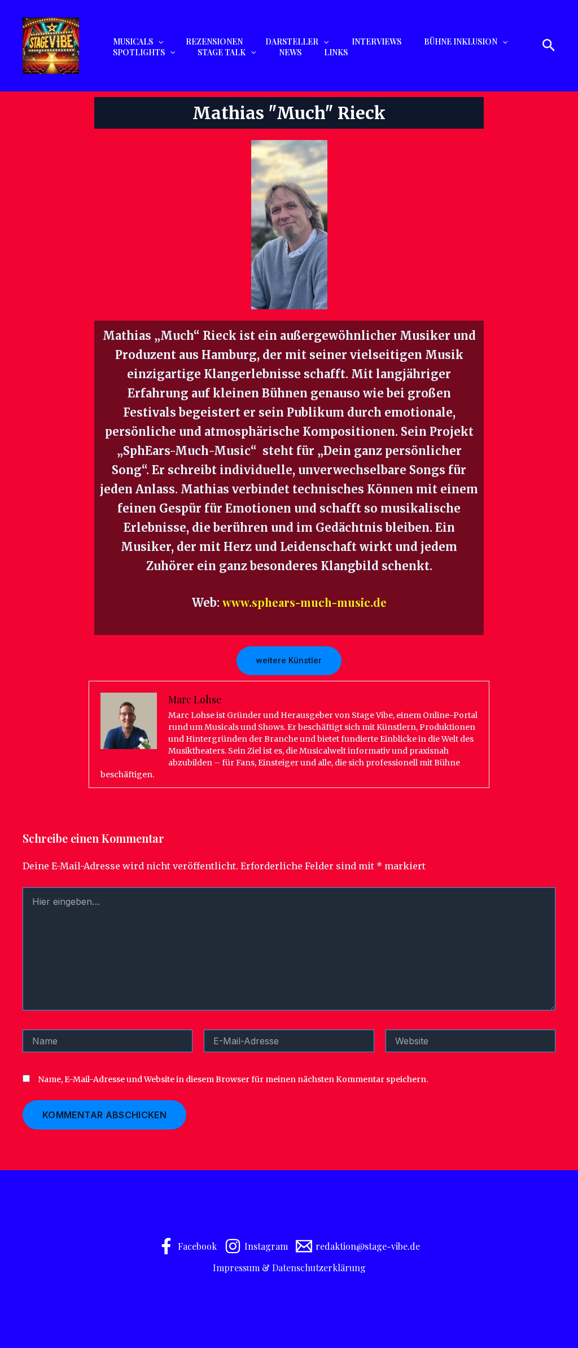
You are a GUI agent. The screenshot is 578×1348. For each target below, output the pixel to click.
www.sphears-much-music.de (304, 602)
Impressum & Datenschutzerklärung (289, 1267)
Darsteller (291, 42)
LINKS (336, 52)
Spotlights (139, 52)
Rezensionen (214, 42)
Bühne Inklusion (460, 42)
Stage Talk (222, 52)
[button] (158, 42)
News (290, 52)
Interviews (376, 42)
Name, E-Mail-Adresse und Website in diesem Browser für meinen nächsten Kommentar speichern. (233, 1079)
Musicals (133, 42)
